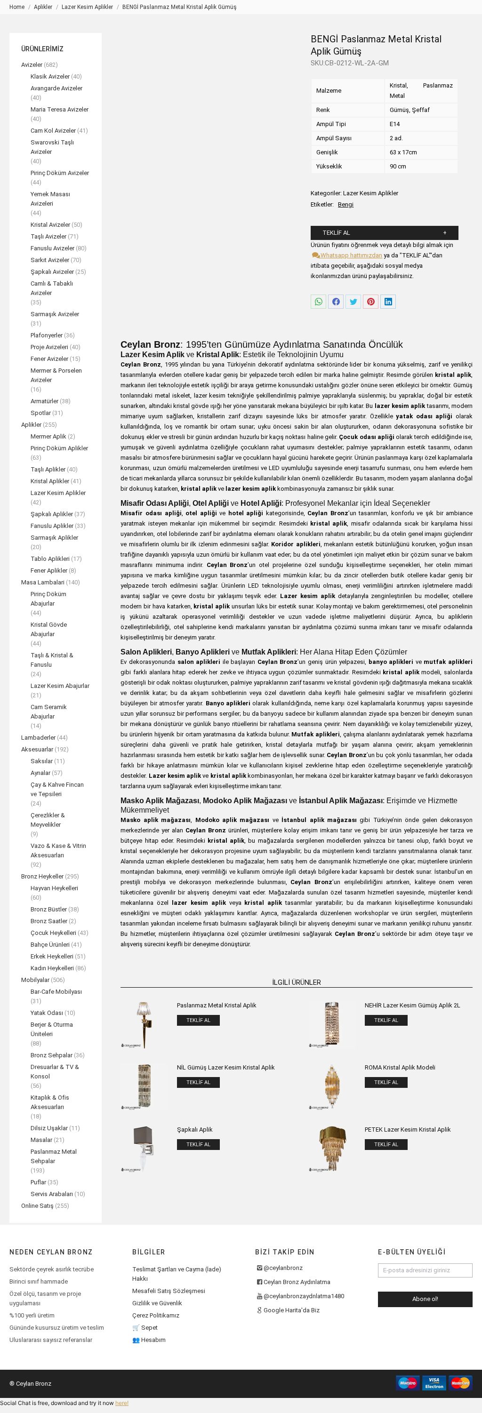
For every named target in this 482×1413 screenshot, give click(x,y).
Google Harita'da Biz (292, 1310)
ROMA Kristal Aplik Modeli (400, 1067)
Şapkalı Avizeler (52, 271)
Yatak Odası (47, 1012)
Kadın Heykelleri (52, 968)
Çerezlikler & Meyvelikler (48, 820)
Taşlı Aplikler (48, 469)
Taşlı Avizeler (48, 236)
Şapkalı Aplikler (52, 514)
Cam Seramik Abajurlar (49, 711)
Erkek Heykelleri (52, 956)
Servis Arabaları (52, 1193)
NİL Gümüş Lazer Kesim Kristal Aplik (226, 1067)
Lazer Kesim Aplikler (370, 193)
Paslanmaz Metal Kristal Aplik (217, 1005)
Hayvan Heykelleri (54, 888)
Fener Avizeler (49, 358)
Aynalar (40, 772)
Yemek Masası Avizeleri (50, 199)
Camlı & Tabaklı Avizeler (52, 288)
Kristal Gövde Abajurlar (49, 629)
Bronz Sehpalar (51, 1055)
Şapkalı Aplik (195, 1129)
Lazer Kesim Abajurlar (60, 685)
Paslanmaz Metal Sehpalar (54, 1156)
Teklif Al (336, 232)
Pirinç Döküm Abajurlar (48, 599)
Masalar (41, 1139)
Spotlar (41, 412)
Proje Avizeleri (49, 347)
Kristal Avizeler (50, 224)
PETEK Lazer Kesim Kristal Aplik (408, 1129)
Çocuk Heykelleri (53, 932)
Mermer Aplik (48, 436)
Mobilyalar (35, 979)
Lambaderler (38, 737)
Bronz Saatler (49, 921)
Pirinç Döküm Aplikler (59, 448)
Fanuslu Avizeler (52, 248)
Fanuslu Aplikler (52, 525)
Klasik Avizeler (50, 76)
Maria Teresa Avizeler (59, 109)
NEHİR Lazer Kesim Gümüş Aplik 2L (412, 1005)
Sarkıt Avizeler (50, 259)
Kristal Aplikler (50, 481)
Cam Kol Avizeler (53, 130)
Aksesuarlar (37, 749)
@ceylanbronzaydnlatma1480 (304, 1296)
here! (122, 1402)
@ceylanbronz (283, 1267)
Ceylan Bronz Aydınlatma (297, 1281)
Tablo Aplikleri (50, 558)
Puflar (38, 1182)
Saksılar (42, 761)
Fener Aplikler (49, 570)
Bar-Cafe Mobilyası (56, 991)
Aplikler (31, 424)
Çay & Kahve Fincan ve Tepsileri (57, 789)
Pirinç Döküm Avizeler (60, 172)
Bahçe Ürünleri (50, 944)
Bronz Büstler (49, 909)
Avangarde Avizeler (56, 88)
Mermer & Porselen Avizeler (56, 375)
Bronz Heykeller (42, 876)
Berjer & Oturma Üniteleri (52, 1029)
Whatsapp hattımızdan (350, 255)
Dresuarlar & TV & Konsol (55, 1071)
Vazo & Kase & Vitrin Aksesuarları (58, 850)
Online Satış (37, 1205)
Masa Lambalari (42, 582)
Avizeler (31, 64)
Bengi (345, 204)
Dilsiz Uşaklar (49, 1128)
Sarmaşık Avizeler (55, 314)
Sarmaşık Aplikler (54, 537)
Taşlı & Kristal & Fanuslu (52, 660)
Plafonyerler (47, 335)
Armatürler (44, 401)
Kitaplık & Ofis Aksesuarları (50, 1102)
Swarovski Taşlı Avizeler (52, 147)
